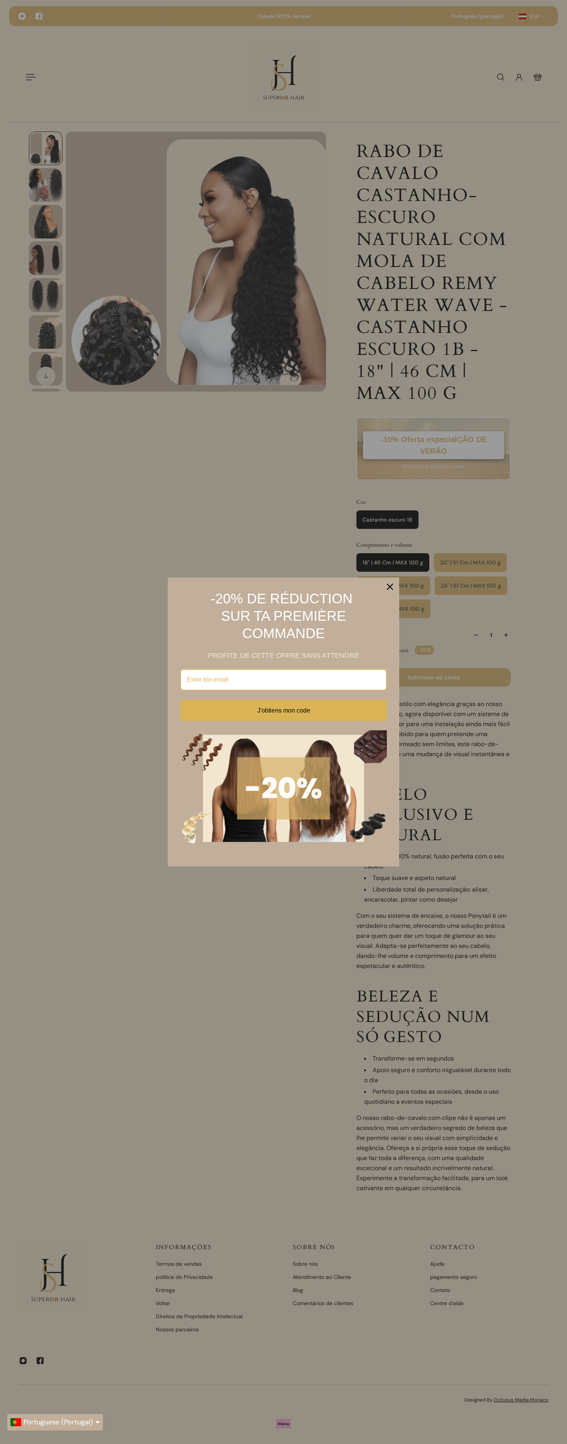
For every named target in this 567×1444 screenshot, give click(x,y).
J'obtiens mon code (283, 710)
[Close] (390, 587)
